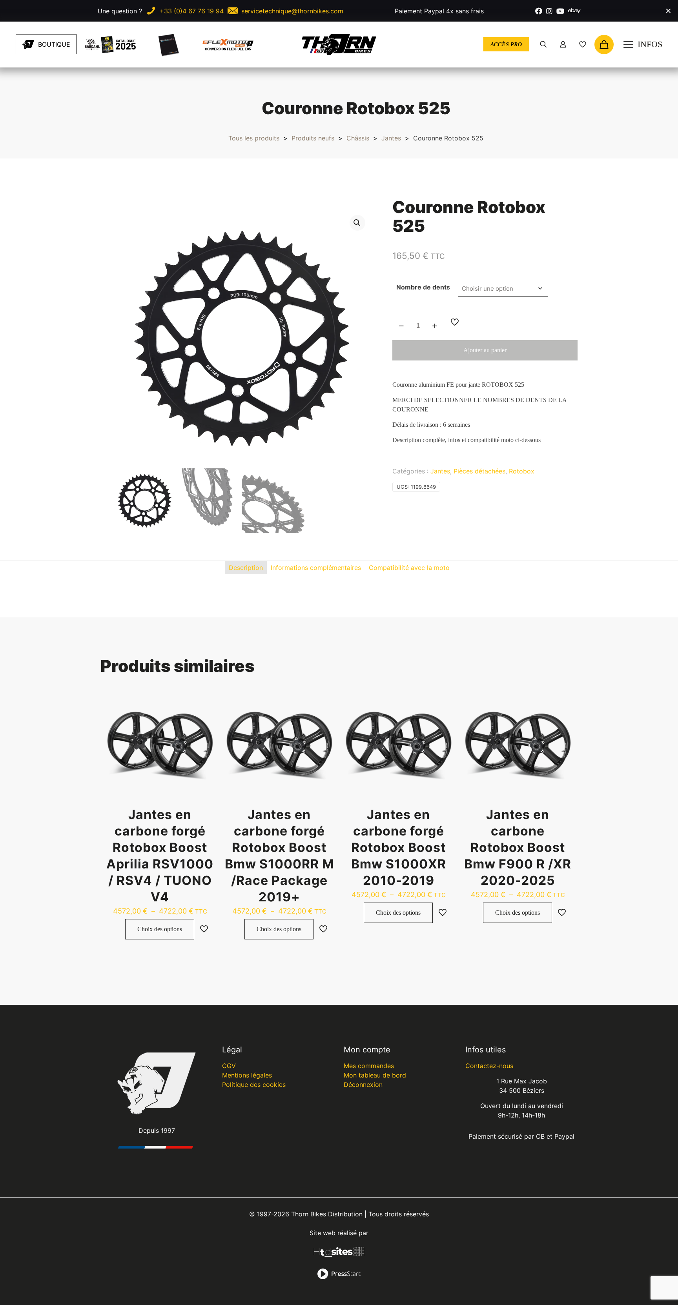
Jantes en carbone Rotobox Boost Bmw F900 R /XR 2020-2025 (517, 847)
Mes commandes (369, 1066)
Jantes (391, 138)
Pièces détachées (479, 471)
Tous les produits (253, 138)
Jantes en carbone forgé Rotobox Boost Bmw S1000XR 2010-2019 (398, 847)
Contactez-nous (489, 1066)
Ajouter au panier (485, 350)
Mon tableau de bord (375, 1075)
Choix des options (159, 929)
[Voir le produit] (204, 702)
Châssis (357, 138)
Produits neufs (313, 138)
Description (246, 568)
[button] (357, 223)
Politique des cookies (254, 1084)
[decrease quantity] (401, 326)
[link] (110, 44)
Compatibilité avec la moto (409, 568)
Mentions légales (247, 1075)
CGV (229, 1066)
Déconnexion (363, 1084)
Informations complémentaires (316, 568)
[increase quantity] (434, 326)
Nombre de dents (423, 287)
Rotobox (521, 471)
